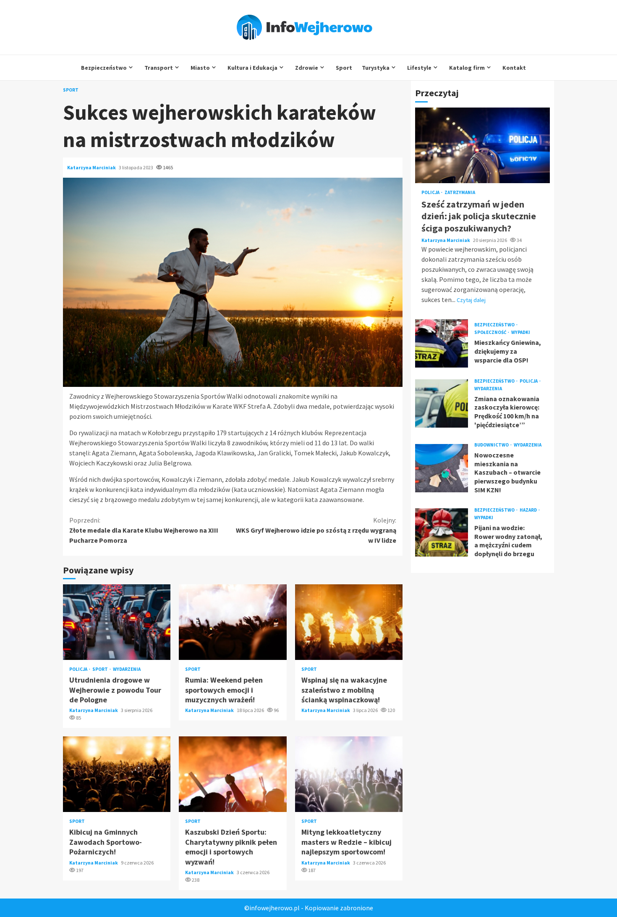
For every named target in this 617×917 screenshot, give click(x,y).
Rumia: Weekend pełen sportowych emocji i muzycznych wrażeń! (232, 622)
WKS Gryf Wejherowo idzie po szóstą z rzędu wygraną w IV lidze (316, 530)
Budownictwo (492, 445)
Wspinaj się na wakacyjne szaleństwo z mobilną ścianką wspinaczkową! (349, 622)
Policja (78, 669)
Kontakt (514, 67)
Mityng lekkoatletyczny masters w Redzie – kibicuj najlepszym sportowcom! (349, 774)
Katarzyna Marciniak (92, 167)
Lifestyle (419, 67)
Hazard (529, 510)
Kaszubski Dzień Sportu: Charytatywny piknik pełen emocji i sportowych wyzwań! (232, 774)
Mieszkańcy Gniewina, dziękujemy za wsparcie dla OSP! (441, 343)
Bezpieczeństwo (104, 67)
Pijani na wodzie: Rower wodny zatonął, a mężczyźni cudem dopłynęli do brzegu (441, 532)
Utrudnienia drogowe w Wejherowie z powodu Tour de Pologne (116, 622)
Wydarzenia (127, 669)
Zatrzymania (459, 192)
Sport (344, 67)
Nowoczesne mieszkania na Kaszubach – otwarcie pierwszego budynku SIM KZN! (441, 468)
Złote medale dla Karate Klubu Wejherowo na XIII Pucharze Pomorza (143, 530)
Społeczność (490, 332)
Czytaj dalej (471, 299)
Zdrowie (306, 67)
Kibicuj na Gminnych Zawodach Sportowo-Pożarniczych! (116, 774)
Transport (158, 67)
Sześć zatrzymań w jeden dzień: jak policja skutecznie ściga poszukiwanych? (482, 145)
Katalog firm (467, 67)
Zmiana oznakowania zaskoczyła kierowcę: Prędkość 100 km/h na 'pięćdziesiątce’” (441, 403)
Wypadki (520, 332)
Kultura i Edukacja (252, 67)
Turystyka (376, 67)
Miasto (200, 67)
